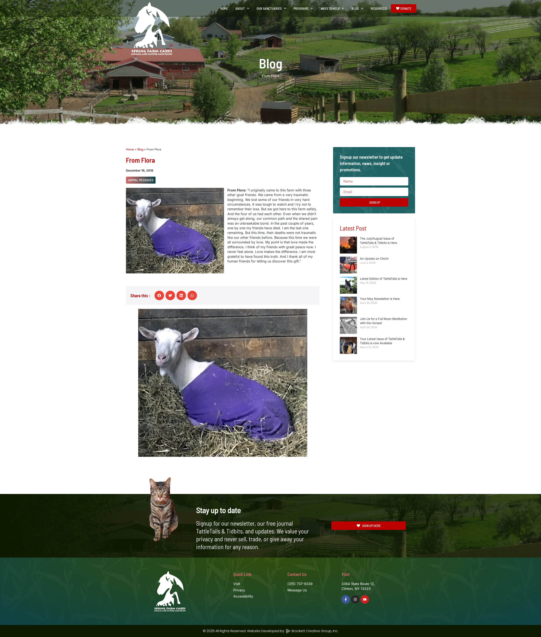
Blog (140, 149)
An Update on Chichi (374, 258)
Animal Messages (140, 180)
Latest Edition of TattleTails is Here (383, 278)
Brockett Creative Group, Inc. (314, 631)
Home (224, 8)
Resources (379, 8)
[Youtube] (365, 599)
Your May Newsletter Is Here (380, 298)
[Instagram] (355, 599)
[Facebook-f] (346, 599)
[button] (159, 295)
